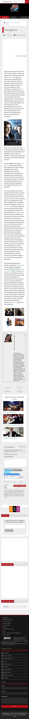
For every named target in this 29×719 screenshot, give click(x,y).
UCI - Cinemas (6, 621)
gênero (21, 89)
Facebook (24, 335)
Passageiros (6, 24)
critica (11, 22)
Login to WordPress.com (17, 470)
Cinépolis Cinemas (8, 619)
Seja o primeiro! (13, 451)
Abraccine (5, 617)
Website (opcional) (21, 477)
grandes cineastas (8, 675)
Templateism (16, 714)
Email (12, 476)
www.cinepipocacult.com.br (11, 642)
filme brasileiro (7, 669)
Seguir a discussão (24, 446)
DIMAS (4, 627)
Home (7, 22)
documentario (7, 664)
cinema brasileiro (8, 658)
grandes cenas (7, 672)
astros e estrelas (7, 656)
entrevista (6, 667)
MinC (4, 631)
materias (5, 678)
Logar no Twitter (7, 472)
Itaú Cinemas (6, 625)
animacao (5, 653)
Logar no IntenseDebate (8, 470)
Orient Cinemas (7, 623)
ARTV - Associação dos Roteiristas (12, 633)
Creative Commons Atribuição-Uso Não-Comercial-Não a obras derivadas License (14, 640)
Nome (5, 476)
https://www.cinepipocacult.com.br (8, 644)
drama (16, 22)
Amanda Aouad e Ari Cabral (18, 638)
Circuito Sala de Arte (8, 629)
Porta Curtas (6, 635)
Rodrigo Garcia (20, 265)
